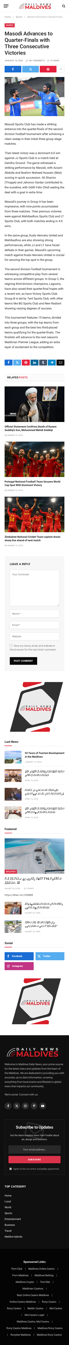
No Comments (37, 60)
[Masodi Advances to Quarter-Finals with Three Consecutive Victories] (34, 96)
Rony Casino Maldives (18, 1328)
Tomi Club (16, 1268)
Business (10, 1224)
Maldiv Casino (35, 1308)
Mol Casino (55, 1308)
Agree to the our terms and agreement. (36, 1168)
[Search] (63, 6)
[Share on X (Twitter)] (30, 69)
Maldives (10, 872)
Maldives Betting (44, 1275)
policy (44, 1168)
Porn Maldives (20, 1275)
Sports (9, 25)
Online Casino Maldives (23, 1301)
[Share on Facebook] (13, 69)
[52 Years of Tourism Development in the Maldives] (13, 757)
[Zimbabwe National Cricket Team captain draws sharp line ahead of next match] (34, 514)
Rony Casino (49, 1301)
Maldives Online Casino (41, 1268)
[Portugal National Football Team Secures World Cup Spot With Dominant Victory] (34, 459)
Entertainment (13, 1219)
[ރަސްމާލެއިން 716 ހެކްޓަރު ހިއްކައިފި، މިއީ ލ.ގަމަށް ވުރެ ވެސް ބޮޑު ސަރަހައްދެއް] (34, 855)
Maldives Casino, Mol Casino (33, 1321)
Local (8, 1201)
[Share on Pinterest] (48, 69)
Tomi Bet (45, 1281)
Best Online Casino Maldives (33, 1295)
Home (8, 1195)
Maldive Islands (13, 1236)
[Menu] (6, 6)
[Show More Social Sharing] (60, 69)
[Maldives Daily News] (36, 6)
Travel (8, 1230)
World (8, 1207)
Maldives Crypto (25, 1281)
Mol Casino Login (34, 1314)
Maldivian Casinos (32, 1288)
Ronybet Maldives (20, 1334)
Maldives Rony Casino (50, 1328)
